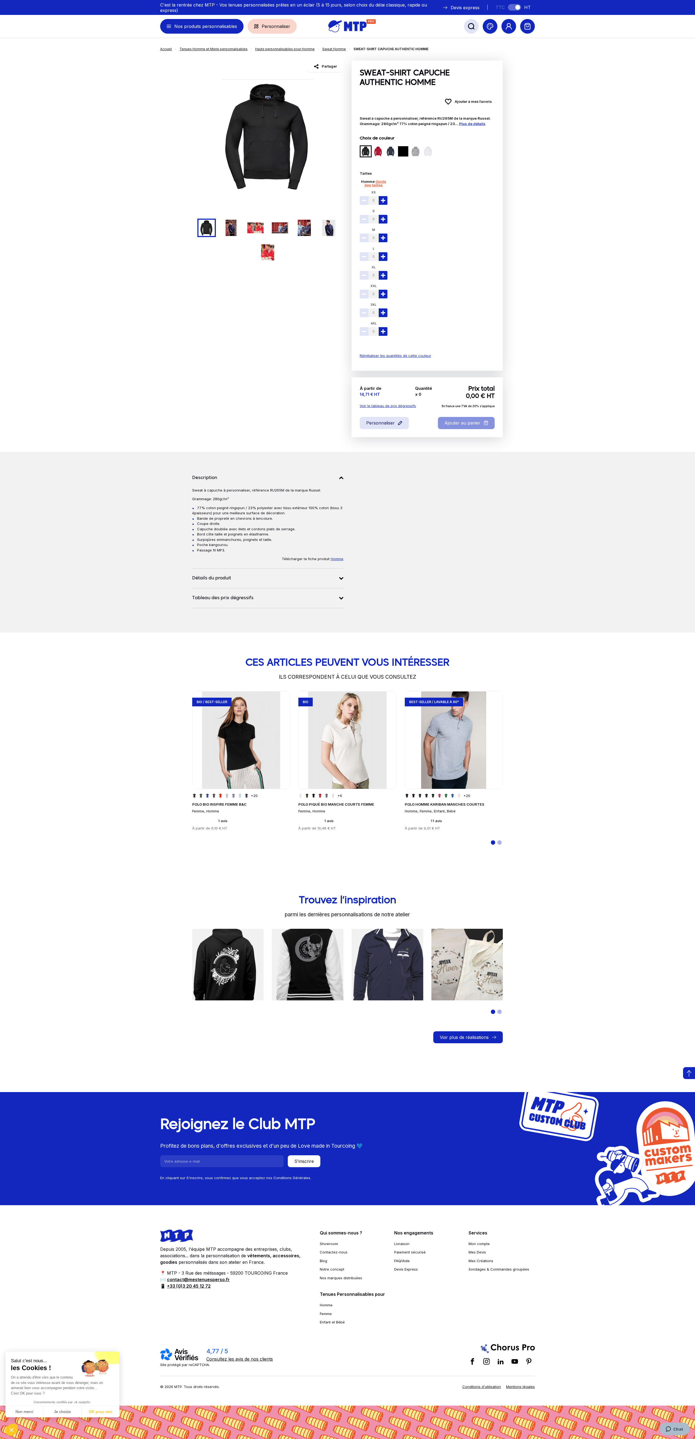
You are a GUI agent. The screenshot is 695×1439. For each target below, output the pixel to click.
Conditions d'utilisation (481, 1386)
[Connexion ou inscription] (508, 26)
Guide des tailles (375, 183)
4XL (374, 323)
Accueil (166, 49)
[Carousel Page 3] (255, 228)
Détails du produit (211, 578)
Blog (323, 1261)
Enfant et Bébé (332, 1322)
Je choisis (62, 1411)
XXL (374, 286)
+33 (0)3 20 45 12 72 (189, 1286)
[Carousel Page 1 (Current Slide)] (206, 228)
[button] (11, 1429)
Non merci (24, 1411)
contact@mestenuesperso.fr (198, 1279)
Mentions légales (520, 1386)
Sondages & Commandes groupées (499, 1269)
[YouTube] (515, 1361)
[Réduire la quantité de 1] (364, 200)
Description (204, 478)
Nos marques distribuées (341, 1278)
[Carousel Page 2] (231, 228)
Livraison (401, 1244)
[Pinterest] (529, 1361)
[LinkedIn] (501, 1361)
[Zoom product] (267, 136)
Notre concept (332, 1269)
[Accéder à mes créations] (490, 26)
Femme (326, 1314)
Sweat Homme (334, 49)
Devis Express (406, 1269)
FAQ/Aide (402, 1261)
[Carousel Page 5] (304, 228)
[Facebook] (472, 1361)
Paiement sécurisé (410, 1252)
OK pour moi (100, 1411)
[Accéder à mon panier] (527, 26)
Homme (368, 181)
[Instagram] (486, 1361)
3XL (373, 305)
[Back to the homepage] (347, 26)
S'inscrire (304, 1161)
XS (373, 192)
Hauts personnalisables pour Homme (285, 49)
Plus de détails (472, 124)
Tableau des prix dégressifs (223, 598)
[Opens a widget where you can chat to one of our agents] (674, 1429)
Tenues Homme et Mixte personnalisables (213, 49)
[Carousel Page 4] (280, 228)
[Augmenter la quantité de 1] (383, 200)
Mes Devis (477, 1252)
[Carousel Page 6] (329, 228)
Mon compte (479, 1244)
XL (373, 267)
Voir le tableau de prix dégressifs (388, 406)
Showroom (329, 1244)
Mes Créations (481, 1261)
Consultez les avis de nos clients (239, 1359)
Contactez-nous (334, 1252)
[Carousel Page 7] (268, 252)
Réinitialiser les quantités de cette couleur (395, 355)
